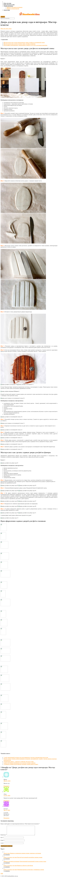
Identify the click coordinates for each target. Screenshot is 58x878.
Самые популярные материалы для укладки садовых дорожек (19, 763)
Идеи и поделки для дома (10, 857)
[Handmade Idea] (29, 14)
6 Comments (7, 858)
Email (2, 840)
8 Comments (7, 854)
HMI (2, 873)
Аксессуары (7, 10)
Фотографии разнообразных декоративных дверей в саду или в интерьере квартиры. (25, 45)
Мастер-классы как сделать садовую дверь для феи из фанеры (19, 43)
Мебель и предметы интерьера (14, 7)
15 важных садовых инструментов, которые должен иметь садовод (21, 764)
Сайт (2, 843)
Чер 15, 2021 (7, 810)
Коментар (3, 834)
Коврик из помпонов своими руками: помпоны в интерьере (25, 853)
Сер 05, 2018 (7, 795)
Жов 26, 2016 (7, 780)
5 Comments (7, 867)
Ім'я (2, 837)
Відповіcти (6, 786)
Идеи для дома (7, 3)
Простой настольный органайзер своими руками (29, 857)
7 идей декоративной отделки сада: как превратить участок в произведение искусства (26, 757)
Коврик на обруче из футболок (25, 865)
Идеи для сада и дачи (9, 4)
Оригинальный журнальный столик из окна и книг (33, 861)
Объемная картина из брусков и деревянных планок (30, 869)
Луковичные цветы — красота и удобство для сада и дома (19, 761)
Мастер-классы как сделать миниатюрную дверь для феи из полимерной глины (24, 42)
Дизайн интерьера (8, 6)
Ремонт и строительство (13, 8)
